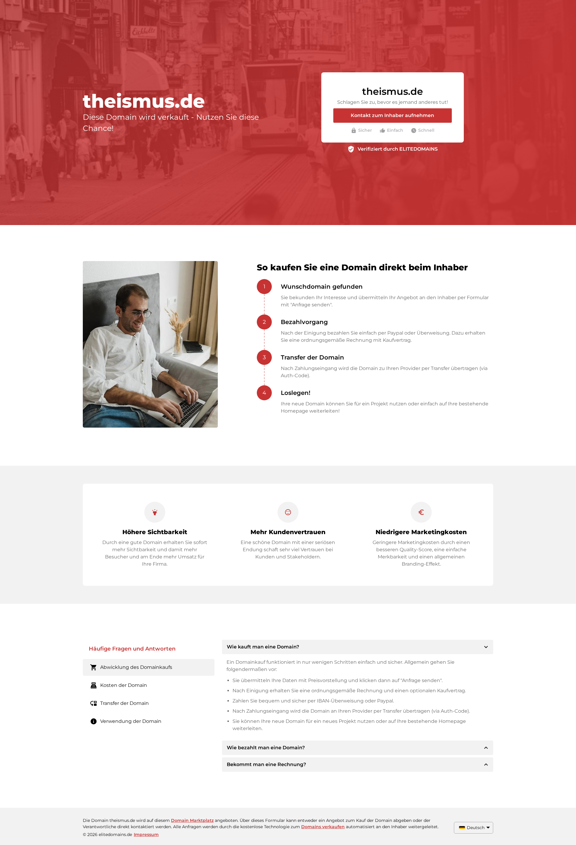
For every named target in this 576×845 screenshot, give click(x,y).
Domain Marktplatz (192, 820)
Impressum (146, 834)
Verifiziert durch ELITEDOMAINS (398, 149)
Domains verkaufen (323, 826)
